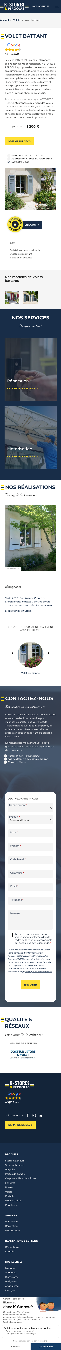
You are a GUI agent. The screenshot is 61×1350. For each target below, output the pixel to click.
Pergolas (10, 1169)
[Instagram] (34, 1115)
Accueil (4, 20)
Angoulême (12, 1285)
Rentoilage (11, 1221)
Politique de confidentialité (38, 972)
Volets (16, 20)
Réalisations (12, 1247)
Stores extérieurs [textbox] (20, 820)
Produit (14, 816)
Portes (9, 1187)
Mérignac (10, 1268)
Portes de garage (15, 1173)
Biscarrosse (11, 1277)
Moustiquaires (13, 1200)
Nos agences (40, 6)
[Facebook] (28, 1115)
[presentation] (13, 652)
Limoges (10, 1290)
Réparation (11, 1226)
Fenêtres (10, 1182)
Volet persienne (30, 673)
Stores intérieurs (14, 1165)
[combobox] (30, 807)
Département (18, 805)
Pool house (11, 1205)
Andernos (10, 1272)
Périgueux (11, 1281)
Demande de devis (20, 1125)
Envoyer (30, 984)
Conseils (10, 1251)
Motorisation (12, 1230)
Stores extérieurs (14, 1160)
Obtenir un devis (19, 141)
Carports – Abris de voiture (20, 1178)
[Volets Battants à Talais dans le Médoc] (30, 570)
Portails (9, 1196)
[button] (23, 49)
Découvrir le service (21, 388)
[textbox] (30, 808)
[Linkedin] (40, 1115)
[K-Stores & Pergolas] (14, 9)
